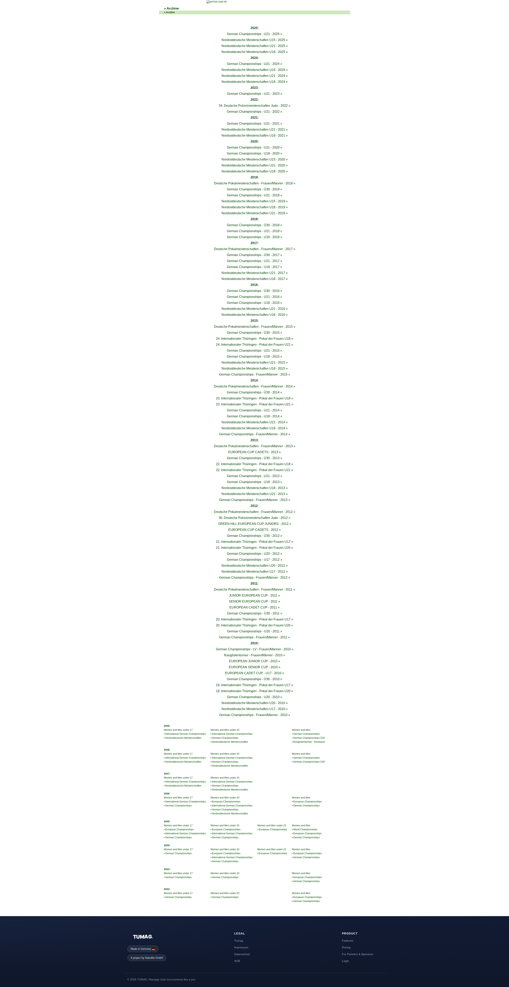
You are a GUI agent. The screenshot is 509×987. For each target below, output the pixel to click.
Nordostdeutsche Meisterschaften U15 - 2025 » (254, 40)
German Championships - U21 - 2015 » (254, 350)
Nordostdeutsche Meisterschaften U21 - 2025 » (254, 46)
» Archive (171, 8)
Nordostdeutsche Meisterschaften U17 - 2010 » (254, 709)
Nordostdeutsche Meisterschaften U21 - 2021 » (254, 129)
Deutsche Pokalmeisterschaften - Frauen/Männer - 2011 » (254, 589)
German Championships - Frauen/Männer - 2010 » (254, 715)
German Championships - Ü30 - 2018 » (254, 225)
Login (345, 961)
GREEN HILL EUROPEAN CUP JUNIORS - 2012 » (254, 523)
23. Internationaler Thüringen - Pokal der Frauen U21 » (254, 404)
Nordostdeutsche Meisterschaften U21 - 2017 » (254, 273)
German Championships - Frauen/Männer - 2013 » (254, 500)
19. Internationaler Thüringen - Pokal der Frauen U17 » (254, 685)
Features (347, 940)
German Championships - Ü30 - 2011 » (254, 613)
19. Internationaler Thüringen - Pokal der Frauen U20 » (254, 691)
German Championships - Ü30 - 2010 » (254, 679)
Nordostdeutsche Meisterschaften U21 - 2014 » (254, 422)
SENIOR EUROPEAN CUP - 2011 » (254, 601)
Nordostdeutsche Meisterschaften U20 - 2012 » (254, 565)
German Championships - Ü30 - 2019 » (254, 189)
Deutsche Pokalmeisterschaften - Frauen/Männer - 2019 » (254, 183)
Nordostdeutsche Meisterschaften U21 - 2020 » (254, 165)
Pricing (346, 947)
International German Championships (185, 734)
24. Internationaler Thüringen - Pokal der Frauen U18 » (254, 338)
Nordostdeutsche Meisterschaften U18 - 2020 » (254, 171)
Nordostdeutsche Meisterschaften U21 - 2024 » (254, 75)
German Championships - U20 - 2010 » (254, 697)
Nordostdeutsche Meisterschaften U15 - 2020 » (254, 159)
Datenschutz (242, 954)
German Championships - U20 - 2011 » (254, 631)
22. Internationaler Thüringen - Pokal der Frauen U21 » (254, 470)
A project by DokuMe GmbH (147, 957)
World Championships (305, 829)
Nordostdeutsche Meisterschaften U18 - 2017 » (254, 279)
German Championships (178, 805)
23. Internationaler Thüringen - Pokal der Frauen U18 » (254, 398)
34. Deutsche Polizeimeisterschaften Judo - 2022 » (254, 105)
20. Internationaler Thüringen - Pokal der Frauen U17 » (254, 619)
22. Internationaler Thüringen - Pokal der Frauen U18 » (254, 464)
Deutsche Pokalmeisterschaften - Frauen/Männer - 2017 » (254, 249)
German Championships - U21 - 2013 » (254, 476)
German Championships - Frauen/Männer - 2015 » (254, 374)
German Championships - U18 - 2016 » (254, 302)
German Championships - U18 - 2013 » (254, 482)
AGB (237, 961)
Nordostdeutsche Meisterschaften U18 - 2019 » (254, 207)
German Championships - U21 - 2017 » (254, 261)
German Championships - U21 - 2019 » (254, 195)
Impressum (241, 947)
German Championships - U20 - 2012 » (254, 553)
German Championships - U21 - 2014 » (254, 410)
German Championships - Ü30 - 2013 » (254, 458)
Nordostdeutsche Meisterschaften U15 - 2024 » (254, 69)
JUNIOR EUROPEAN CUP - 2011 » (254, 595)
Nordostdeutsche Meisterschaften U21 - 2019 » (254, 213)
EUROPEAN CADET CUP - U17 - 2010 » (254, 673)
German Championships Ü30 (309, 738)
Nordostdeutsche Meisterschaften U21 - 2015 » (254, 362)
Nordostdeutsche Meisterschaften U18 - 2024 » (254, 81)
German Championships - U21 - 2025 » (254, 34)
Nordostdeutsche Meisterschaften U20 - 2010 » (254, 703)
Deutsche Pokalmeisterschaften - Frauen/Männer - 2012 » (254, 512)
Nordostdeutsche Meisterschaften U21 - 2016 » (254, 308)
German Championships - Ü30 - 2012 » (254, 535)
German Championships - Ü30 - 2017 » (254, 255)
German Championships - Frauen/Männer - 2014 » (254, 434)
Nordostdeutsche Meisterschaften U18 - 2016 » (254, 314)
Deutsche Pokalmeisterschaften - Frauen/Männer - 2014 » (254, 386)
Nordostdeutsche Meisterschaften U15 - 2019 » (254, 201)
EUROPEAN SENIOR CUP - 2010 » (254, 667)
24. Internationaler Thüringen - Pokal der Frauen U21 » (254, 344)
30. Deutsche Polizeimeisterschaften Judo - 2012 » (254, 517)
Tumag (238, 940)
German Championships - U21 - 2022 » (254, 111)
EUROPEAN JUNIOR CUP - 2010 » (254, 661)
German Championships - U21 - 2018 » (254, 231)
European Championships (179, 829)
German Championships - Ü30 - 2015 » (254, 332)
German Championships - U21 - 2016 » (254, 296)
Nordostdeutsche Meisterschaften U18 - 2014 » (254, 428)
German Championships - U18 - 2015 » (254, 356)
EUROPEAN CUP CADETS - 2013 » (254, 452)
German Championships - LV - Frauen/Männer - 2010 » (254, 649)
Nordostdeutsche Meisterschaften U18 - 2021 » (254, 135)
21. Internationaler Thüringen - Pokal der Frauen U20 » (254, 547)
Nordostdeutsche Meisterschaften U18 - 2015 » (254, 368)
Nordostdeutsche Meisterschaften (183, 738)
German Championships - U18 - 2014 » (254, 416)
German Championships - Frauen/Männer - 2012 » (254, 577)
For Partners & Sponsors (357, 954)
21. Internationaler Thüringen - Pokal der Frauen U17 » (254, 541)
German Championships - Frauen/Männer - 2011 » (254, 637)
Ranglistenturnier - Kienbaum (309, 741)
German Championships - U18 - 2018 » (254, 237)
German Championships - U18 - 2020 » (254, 153)
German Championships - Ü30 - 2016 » (254, 290)
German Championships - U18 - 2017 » (254, 267)
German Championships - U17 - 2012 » (254, 559)
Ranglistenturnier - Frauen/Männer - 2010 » (254, 655)
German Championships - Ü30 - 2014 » (254, 392)
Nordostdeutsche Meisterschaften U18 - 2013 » (254, 488)
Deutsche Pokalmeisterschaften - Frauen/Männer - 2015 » (254, 326)
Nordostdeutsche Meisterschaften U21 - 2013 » (254, 494)
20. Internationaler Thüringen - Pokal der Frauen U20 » (254, 625)
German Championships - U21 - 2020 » (254, 147)
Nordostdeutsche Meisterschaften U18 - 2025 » (254, 52)
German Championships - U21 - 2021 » (254, 123)
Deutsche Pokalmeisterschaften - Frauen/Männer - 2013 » (254, 446)
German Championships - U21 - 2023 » (254, 93)
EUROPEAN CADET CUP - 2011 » (254, 607)
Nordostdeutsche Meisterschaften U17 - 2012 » (254, 571)
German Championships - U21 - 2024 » (254, 64)
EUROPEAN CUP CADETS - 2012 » (254, 529)
